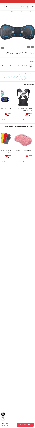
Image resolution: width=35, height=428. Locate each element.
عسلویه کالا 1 (31, 11)
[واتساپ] (3, 418)
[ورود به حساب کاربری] (7, 6)
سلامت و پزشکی (14, 11)
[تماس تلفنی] (3, 414)
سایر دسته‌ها (23, 11)
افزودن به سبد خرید (25, 424)
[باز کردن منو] (32, 6)
